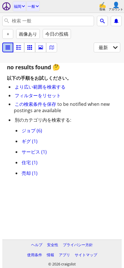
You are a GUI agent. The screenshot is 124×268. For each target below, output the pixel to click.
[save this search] (116, 21)
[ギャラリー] (40, 47)
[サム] (18, 47)
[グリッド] (29, 47)
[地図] (51, 47)
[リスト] (7, 47)
